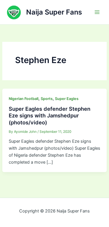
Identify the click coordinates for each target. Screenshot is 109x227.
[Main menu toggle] (97, 12)
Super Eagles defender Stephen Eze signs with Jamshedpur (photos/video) (49, 116)
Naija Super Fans (54, 12)
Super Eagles (66, 98)
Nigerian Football (23, 98)
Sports (47, 98)
